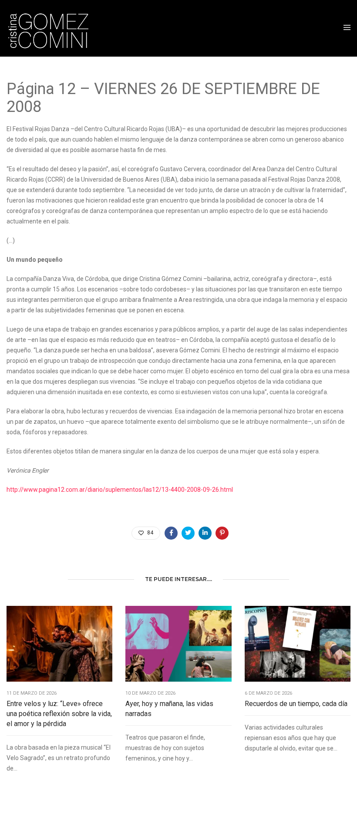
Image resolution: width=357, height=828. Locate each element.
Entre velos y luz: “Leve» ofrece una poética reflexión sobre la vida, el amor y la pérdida (59, 714)
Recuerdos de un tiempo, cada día (296, 704)
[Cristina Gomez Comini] (53, 28)
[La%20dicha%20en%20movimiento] (171, 533)
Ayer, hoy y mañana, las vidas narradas (169, 709)
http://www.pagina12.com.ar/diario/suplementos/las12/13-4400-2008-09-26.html (120, 489)
